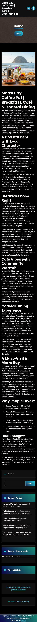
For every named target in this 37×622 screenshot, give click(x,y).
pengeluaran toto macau (18, 601)
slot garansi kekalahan (21, 588)
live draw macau (21, 587)
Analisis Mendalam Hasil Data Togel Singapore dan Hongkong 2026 (17, 526)
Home (18, 33)
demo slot (10, 587)
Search (11, 474)
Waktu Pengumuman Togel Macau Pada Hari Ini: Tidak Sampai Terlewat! (17, 512)
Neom (23, 621)
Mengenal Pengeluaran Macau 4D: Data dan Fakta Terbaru (16, 505)
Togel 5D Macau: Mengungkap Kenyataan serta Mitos (15, 519)
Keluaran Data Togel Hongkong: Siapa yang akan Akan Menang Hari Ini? (18, 533)
